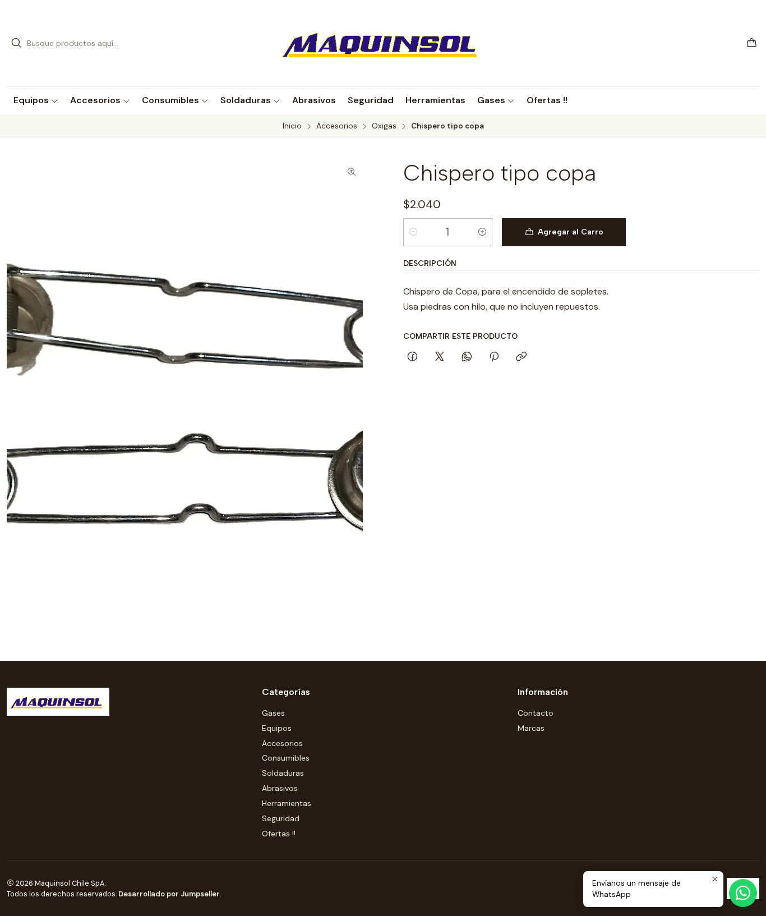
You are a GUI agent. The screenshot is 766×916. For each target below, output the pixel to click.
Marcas (531, 728)
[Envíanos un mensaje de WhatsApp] (743, 893)
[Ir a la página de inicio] (383, 43)
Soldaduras (283, 773)
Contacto (535, 713)
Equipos (277, 728)
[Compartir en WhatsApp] (467, 357)
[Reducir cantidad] (413, 232)
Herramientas (286, 803)
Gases (273, 713)
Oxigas (384, 126)
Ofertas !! (279, 833)
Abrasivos (280, 788)
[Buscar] (16, 43)
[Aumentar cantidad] (482, 232)
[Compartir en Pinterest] (494, 357)
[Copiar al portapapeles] (521, 357)
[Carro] (751, 43)
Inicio (292, 126)
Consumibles (286, 758)
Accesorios (336, 126)
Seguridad (280, 818)
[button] (35, 100)
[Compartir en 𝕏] (439, 357)
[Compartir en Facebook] (412, 357)
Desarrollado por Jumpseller (169, 894)
